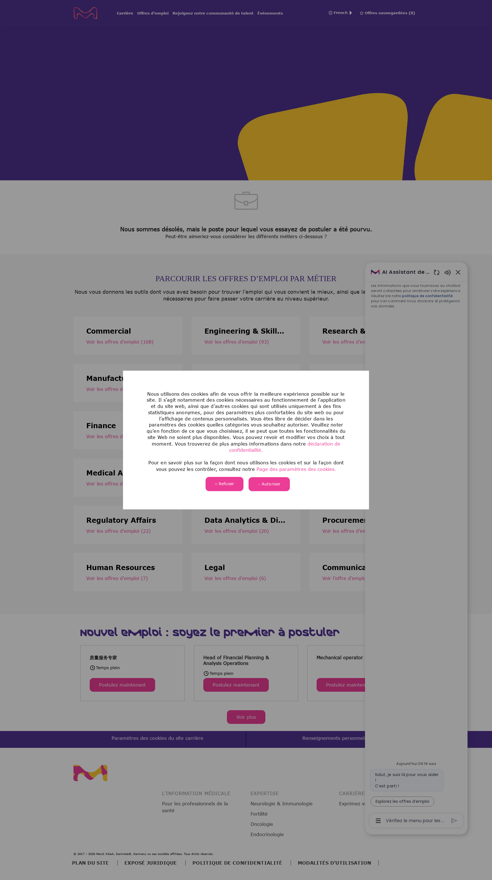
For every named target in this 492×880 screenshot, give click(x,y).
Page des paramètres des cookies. (295, 469)
